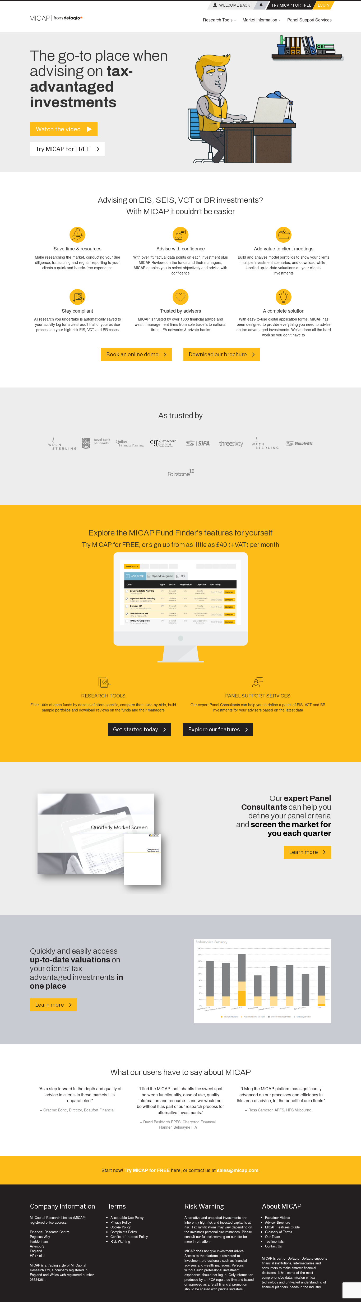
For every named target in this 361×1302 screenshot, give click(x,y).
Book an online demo (135, 354)
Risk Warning (120, 1241)
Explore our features (216, 729)
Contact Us (273, 1246)
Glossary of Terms (278, 1231)
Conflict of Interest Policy (129, 1236)
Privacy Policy (120, 1222)
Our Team (272, 1236)
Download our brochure (220, 354)
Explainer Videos (277, 1217)
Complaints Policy (123, 1231)
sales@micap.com (237, 1170)
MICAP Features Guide (282, 1227)
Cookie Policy (120, 1227)
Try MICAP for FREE (66, 149)
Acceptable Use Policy (127, 1217)
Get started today (138, 729)
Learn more (306, 852)
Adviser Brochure (277, 1222)
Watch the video (61, 129)
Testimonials (274, 1241)
